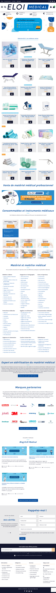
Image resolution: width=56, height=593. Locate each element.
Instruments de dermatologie (45, 319)
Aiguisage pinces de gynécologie (34, 577)
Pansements (41, 278)
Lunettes (5, 329)
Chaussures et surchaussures (10, 314)
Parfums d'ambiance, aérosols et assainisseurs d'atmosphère (28, 342)
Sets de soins (41, 280)
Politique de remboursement (6, 573)
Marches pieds (6, 292)
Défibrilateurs (6, 339)
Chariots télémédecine (43, 349)
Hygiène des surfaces (26, 317)
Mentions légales (6, 565)
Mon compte (5, 579)
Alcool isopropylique (43, 289)
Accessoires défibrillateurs (9, 341)
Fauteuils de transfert (8, 286)
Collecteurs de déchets (43, 307)
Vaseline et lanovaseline (44, 285)
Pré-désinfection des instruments (26, 313)
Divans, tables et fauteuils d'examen (9, 277)
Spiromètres (24, 295)
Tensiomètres (24, 284)
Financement (33, 574)
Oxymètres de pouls (25, 289)
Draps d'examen (7, 332)
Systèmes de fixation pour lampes (9, 301)
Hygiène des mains (25, 316)
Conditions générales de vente (7, 568)
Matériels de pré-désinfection (28, 325)
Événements (39, 467)
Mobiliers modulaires (8, 304)
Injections (40, 293)
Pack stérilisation (34, 570)
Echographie (24, 305)
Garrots (40, 304)
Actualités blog (19, 573)
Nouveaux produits (20, 567)
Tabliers (5, 327)
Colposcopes (24, 302)
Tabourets (5, 288)
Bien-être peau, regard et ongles (28, 346)
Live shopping (33, 572)
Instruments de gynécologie (45, 314)
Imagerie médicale (25, 303)
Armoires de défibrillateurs (9, 343)
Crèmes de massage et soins (27, 339)
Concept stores (7, 1)
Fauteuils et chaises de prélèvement (8, 284)
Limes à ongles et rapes (26, 344)
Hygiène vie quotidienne (26, 321)
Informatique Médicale (43, 351)
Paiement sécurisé (34, 568)
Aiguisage (19, 1)
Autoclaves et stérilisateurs (27, 327)
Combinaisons (6, 325)
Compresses (41, 276)
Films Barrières (7, 334)
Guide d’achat (12, 466)
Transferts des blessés (8, 350)
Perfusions (41, 302)
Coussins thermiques (43, 284)
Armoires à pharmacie (8, 345)
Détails (28, 66)
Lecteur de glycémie (25, 300)
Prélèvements (41, 300)
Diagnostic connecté (43, 339)
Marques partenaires (21, 571)
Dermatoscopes (25, 285)
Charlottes (6, 318)
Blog (2, 1)
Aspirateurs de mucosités (9, 352)
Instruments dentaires (43, 312)
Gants (4, 320)
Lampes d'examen (7, 298)
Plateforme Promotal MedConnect (43, 342)
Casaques (5, 316)
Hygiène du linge (24, 319)
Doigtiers (5, 321)
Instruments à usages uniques (45, 323)
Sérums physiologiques (43, 287)
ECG (22, 293)
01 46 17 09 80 (48, 574)
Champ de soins (42, 282)
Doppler (23, 291)
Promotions (19, 565)
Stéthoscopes (24, 282)
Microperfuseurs (42, 298)
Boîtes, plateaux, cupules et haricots (44, 317)
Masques (5, 312)
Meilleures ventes (20, 569)
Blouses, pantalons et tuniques (10, 331)
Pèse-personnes (25, 276)
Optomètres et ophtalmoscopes (25, 297)
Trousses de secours (8, 346)
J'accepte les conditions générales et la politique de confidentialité (29, 555)
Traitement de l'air (25, 323)
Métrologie (23, 280)
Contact (14, 1)
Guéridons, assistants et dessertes (9, 294)
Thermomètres (24, 278)
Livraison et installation (33, 566)
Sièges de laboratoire (8, 290)
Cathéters (40, 296)
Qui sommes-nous (6, 570)
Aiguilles (40, 295)
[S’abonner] (53, 550)
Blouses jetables (7, 323)
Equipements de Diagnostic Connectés (44, 345)
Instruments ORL (42, 321)
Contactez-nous (6, 575)
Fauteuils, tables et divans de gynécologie (10, 280)
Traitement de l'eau (25, 328)
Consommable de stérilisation (28, 330)
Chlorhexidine (41, 291)
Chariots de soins (7, 297)
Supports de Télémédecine (44, 347)
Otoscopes (23, 287)
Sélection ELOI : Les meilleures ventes (28, 38)
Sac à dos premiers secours (10, 348)
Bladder (22, 307)
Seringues (40, 306)
